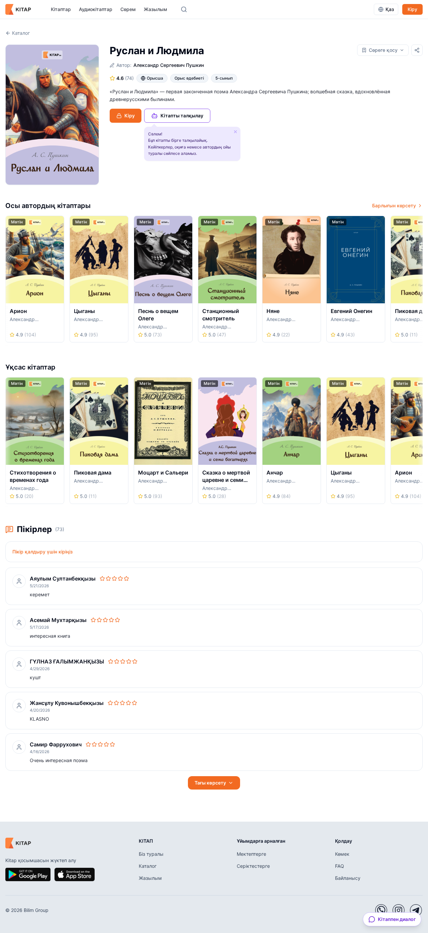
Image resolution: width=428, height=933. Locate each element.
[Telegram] (416, 910)
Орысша (155, 78)
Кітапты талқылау (181, 115)
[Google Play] (27, 874)
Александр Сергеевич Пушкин (168, 65)
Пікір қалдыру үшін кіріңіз (42, 551)
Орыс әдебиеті (189, 78)
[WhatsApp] (381, 910)
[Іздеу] (184, 9)
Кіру (412, 9)
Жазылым (155, 9)
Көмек (342, 854)
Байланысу (347, 878)
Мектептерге (251, 854)
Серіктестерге (253, 866)
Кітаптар (61, 9)
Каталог (21, 33)
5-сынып (224, 78)
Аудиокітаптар (95, 9)
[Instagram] (398, 910)
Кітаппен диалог (397, 919)
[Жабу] (235, 132)
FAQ (339, 866)
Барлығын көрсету (394, 205)
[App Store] (75, 874)
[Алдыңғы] (7, 281)
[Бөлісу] (417, 50)
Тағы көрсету (210, 783)
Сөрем (128, 9)
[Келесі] (420, 281)
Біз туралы (151, 854)
